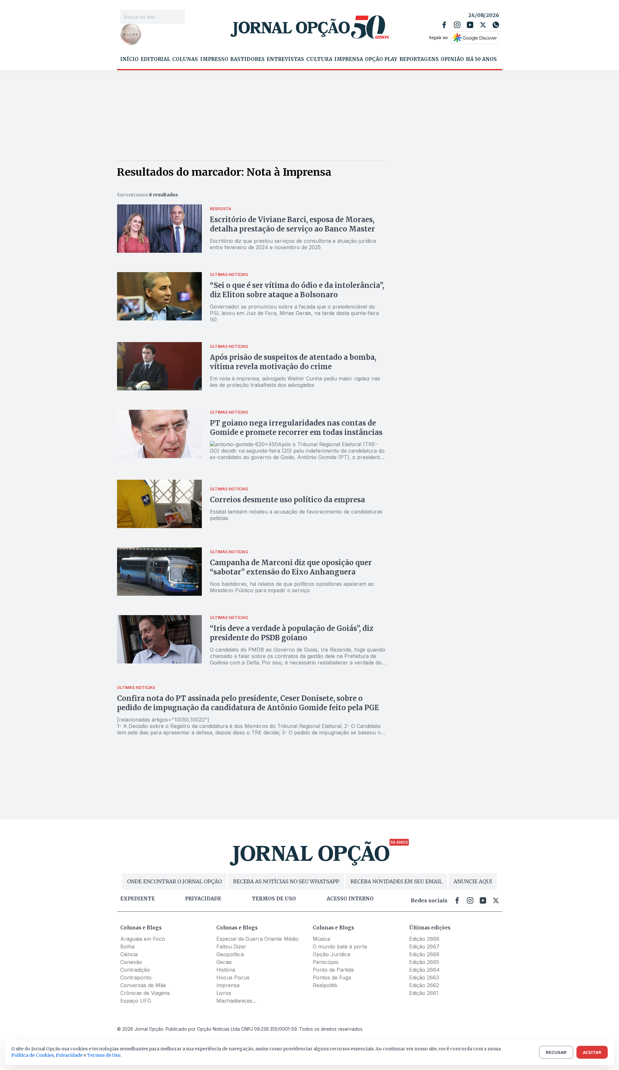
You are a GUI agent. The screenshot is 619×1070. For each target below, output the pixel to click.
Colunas (185, 59)
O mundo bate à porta (340, 946)
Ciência (129, 954)
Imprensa (348, 59)
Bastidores (247, 59)
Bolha (127, 946)
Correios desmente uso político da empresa (287, 499)
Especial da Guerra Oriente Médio (257, 939)
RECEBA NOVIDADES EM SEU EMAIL (396, 881)
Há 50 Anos (481, 59)
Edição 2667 (424, 946)
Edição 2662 (424, 985)
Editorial (155, 59)
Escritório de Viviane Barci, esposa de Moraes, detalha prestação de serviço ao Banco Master (292, 224)
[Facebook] (444, 25)
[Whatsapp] (496, 25)
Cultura (319, 59)
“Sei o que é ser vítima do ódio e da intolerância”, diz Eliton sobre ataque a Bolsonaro (297, 290)
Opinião (452, 59)
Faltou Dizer (231, 946)
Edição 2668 (424, 939)
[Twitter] (483, 25)
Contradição (135, 970)
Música (321, 939)
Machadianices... (236, 1000)
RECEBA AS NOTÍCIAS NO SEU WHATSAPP (286, 881)
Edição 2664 (424, 970)
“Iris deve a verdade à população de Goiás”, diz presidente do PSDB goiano (291, 633)
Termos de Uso (104, 1055)
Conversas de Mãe (143, 985)
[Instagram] (457, 25)
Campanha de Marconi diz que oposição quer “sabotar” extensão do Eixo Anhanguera (291, 567)
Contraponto (136, 977)
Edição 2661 (423, 993)
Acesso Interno (350, 899)
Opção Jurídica (331, 954)
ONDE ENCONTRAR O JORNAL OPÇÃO (174, 881)
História (225, 970)
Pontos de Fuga (332, 977)
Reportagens (419, 59)
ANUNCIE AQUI (473, 881)
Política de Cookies (32, 1055)
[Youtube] (470, 25)
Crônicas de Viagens (145, 993)
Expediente (137, 899)
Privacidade (203, 899)
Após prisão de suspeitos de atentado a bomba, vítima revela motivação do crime (293, 362)
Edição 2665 (424, 962)
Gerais (224, 962)
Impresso (214, 59)
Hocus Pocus (233, 977)
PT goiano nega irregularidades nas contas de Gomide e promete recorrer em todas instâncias (296, 427)
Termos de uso (274, 899)
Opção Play (381, 59)
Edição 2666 (424, 954)
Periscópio (326, 962)
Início (129, 59)
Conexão (131, 962)
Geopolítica (230, 954)
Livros (223, 993)
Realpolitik (325, 985)
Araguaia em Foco (142, 939)
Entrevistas (285, 59)
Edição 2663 (424, 977)
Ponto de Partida (333, 970)
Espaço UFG (135, 1000)
